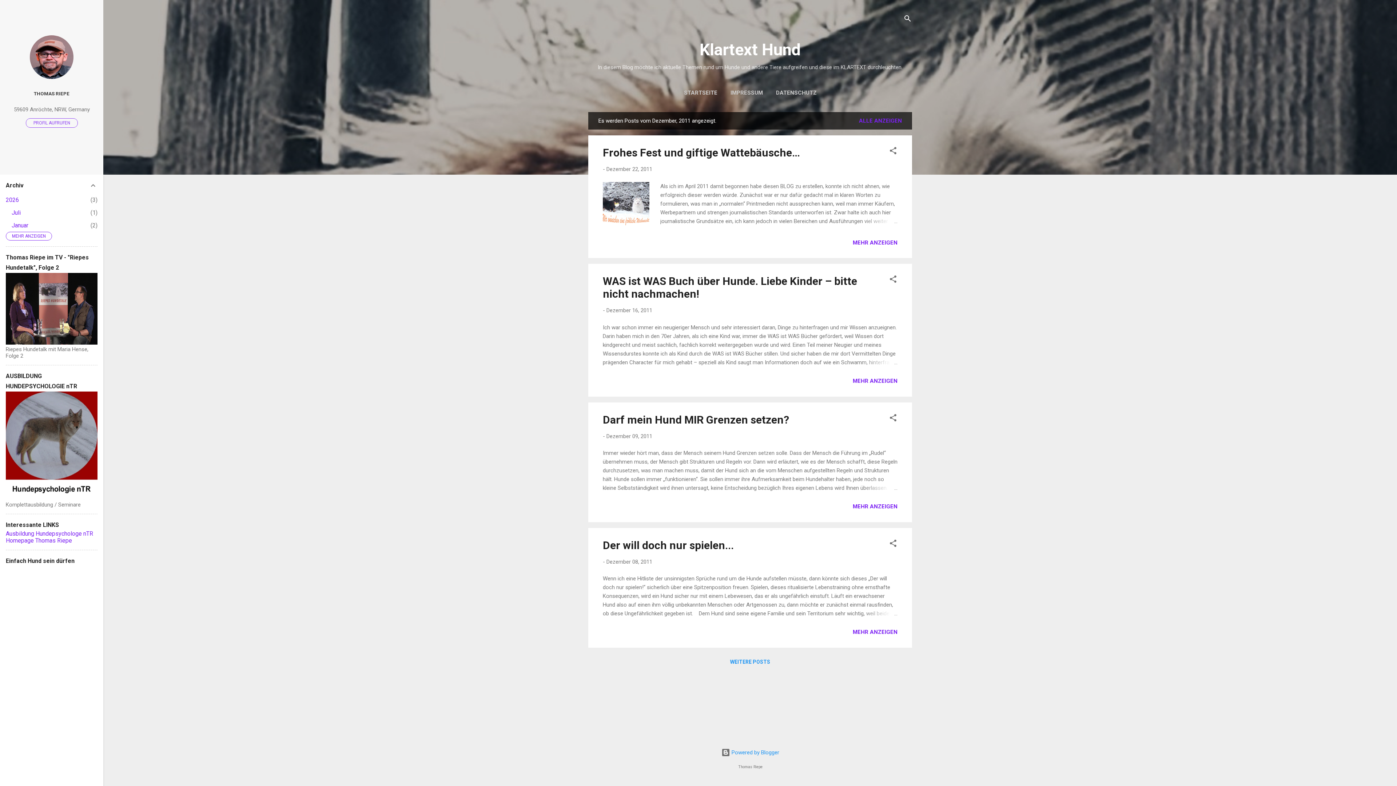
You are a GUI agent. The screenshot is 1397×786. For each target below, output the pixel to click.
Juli (16, 212)
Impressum (747, 93)
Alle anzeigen (880, 121)
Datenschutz (796, 93)
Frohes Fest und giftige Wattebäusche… (701, 152)
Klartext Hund (750, 49)
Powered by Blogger (754, 752)
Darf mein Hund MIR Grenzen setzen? (696, 419)
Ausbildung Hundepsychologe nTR (49, 533)
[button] (893, 152)
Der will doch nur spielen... (668, 545)
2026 (12, 199)
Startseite (700, 93)
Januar (20, 225)
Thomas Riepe (51, 93)
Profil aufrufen (51, 123)
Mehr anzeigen (875, 242)
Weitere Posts (750, 662)
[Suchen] (907, 20)
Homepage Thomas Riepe (39, 540)
